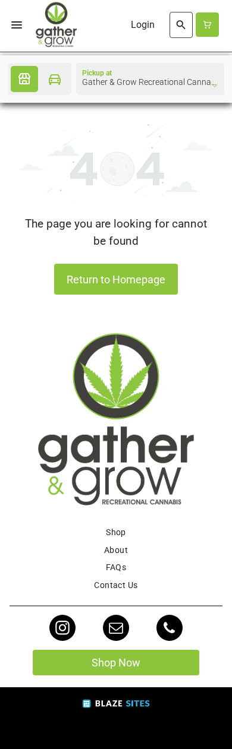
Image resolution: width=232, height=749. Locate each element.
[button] (17, 25)
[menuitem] (116, 532)
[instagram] (62, 629)
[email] (116, 629)
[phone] (169, 629)
